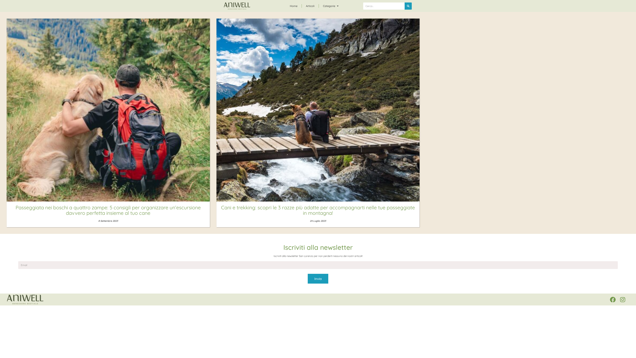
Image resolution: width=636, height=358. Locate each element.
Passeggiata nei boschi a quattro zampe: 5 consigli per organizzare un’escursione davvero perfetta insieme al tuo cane (108, 210)
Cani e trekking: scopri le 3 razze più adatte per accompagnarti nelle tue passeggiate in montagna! (318, 210)
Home (293, 6)
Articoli (310, 6)
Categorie (329, 6)
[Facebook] (612, 299)
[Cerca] (408, 6)
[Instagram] (622, 299)
